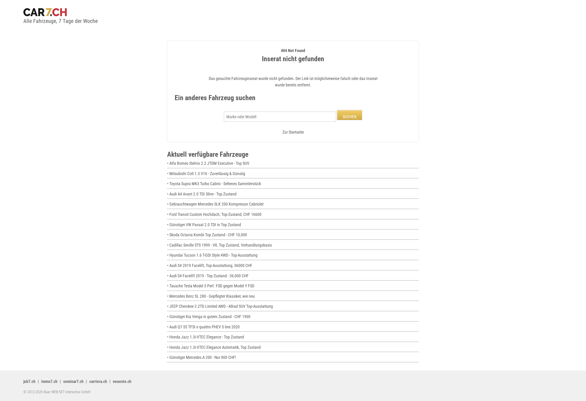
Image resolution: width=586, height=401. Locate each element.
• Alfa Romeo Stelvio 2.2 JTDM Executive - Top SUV (208, 163)
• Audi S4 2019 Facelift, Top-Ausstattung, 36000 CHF (209, 265)
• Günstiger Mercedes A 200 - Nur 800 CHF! (201, 357)
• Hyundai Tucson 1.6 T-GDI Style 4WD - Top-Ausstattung (212, 255)
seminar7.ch (73, 381)
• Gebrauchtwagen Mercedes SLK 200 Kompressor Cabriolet (215, 204)
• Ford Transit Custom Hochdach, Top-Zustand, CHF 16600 (214, 214)
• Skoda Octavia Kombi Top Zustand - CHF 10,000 (207, 234)
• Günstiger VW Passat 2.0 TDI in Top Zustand (204, 224)
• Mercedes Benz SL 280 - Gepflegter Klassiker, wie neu (211, 296)
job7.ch (29, 381)
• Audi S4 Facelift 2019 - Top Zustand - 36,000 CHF (208, 275)
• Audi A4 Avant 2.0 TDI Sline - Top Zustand (201, 194)
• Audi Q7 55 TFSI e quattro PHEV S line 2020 (203, 326)
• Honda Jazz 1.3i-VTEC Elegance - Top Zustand (205, 337)
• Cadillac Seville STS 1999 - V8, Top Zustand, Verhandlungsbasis (219, 245)
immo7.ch (49, 381)
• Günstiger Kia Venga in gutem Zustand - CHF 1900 (208, 316)
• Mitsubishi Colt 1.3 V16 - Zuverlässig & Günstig (206, 173)
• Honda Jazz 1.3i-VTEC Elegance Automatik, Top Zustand (214, 347)
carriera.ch (98, 381)
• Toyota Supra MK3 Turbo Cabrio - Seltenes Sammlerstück (214, 183)
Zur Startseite (293, 132)
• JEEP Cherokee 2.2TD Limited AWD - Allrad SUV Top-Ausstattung (220, 306)
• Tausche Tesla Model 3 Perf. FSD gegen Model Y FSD (210, 285)
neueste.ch (122, 381)
